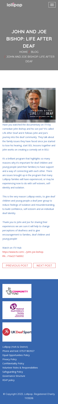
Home (23, 51)
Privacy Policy (9, 359)
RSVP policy (8, 380)
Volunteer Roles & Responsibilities (20, 367)
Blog (35, 51)
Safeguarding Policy (12, 371)
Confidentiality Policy (13, 363)
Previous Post (17, 265)
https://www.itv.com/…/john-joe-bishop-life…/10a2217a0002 (23, 254)
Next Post (44, 265)
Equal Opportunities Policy (16, 355)
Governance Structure (13, 375)
